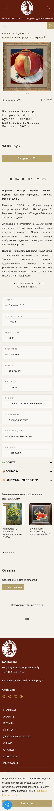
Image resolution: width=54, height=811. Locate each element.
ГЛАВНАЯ (9, 709)
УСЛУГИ (8, 716)
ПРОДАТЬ (9, 729)
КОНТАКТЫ (10, 756)
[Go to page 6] (13, 552)
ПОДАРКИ (20, 33)
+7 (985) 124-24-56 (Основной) (20, 667)
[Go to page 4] (9, 552)
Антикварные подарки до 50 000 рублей (23, 37)
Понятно (27, 803)
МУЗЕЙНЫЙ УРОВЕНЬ (13, 19)
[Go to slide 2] (28, 93)
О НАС (7, 743)
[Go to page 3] (7, 552)
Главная (6, 33)
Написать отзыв (13, 587)
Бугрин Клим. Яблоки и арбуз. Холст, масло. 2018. (40, 531)
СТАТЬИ (8, 749)
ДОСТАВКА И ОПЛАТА (18, 736)
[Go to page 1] (3, 552)
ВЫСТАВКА (10, 763)
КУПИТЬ (8, 723)
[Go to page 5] (11, 552)
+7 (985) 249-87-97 (13, 672)
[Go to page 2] (5, 552)
